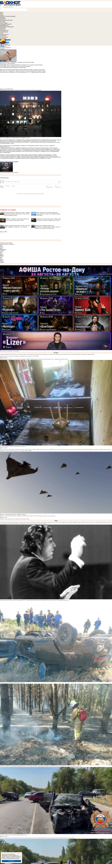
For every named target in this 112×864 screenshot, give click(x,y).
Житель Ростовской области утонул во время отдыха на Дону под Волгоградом (32, 523)
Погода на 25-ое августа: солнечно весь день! (46, 515)
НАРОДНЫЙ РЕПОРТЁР (6, 24)
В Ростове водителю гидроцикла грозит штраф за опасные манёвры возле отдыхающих (56, 522)
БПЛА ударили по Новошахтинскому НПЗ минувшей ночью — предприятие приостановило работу (50, 359)
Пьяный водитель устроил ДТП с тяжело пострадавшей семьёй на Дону (55, 600)
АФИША (2, 15)
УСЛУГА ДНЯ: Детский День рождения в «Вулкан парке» (13, 67)
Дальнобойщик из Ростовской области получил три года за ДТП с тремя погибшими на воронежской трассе (22, 354)
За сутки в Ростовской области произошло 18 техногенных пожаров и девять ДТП (70, 449)
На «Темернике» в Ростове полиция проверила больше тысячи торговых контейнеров (43, 766)
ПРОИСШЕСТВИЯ (4, 30)
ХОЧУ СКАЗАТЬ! (4, 37)
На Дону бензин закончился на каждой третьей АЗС (71, 766)
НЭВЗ (8, 172)
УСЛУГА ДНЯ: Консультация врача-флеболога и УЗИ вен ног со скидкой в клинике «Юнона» (21, 64)
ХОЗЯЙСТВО (3, 36)
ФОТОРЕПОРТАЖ (4, 34)
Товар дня (2, 49)
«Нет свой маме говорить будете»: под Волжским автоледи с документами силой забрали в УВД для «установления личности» (25, 449)
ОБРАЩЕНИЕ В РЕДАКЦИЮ (6, 26)
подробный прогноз (4, 244)
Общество (2, 89)
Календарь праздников (5, 47)
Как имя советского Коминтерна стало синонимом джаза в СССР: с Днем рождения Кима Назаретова (21, 600)
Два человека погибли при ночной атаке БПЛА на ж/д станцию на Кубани (15, 518)
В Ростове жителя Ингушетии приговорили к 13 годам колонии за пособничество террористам (19, 522)
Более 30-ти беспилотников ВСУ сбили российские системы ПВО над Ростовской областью (19, 515)
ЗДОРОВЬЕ (3, 17)
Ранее (13, 186)
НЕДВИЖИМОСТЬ (4, 25)
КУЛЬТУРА (2, 21)
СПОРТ (1, 33)
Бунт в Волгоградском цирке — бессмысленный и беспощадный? (14, 359)
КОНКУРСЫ (3, 19)
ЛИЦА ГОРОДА (3, 23)
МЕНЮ (1, 12)
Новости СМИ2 (3, 231)
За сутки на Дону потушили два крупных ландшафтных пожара (13, 766)
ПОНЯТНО (11, 861)
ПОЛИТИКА (2, 29)
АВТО (1, 13)
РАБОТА (8, 39)
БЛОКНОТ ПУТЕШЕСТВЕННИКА (7, 16)
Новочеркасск (3, 172)
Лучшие (8, 186)
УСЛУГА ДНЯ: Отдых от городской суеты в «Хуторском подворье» (15, 66)
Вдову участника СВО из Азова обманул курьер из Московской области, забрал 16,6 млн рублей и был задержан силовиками (67, 354)
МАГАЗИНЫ (7, 45)
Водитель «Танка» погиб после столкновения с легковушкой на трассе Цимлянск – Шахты (18, 356)
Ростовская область (14, 172)
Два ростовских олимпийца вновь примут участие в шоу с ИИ (86, 522)
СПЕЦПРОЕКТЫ (4, 32)
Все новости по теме (5, 63)
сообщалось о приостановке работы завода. (10, 156)
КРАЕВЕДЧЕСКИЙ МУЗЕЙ (6, 20)
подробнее (11, 244)
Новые (1, 186)
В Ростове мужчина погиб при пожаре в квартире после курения (14, 446)
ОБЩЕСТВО (3, 28)
